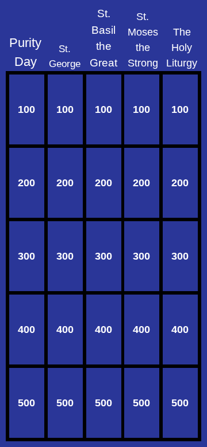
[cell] (26, 109)
